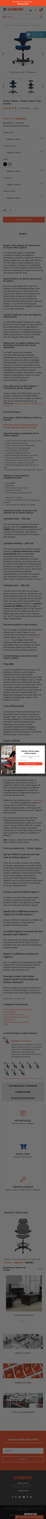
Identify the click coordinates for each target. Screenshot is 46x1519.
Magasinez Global (23, 4)
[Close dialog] (43, 747)
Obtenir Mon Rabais (30, 763)
